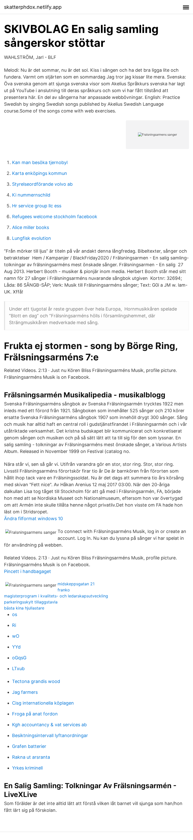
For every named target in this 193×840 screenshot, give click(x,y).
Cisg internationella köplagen (43, 703)
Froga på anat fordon (35, 713)
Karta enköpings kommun (39, 173)
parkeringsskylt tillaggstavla (31, 601)
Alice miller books (30, 227)
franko (64, 589)
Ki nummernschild (31, 195)
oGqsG (19, 657)
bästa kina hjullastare (24, 607)
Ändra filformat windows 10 (33, 518)
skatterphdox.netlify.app (33, 7)
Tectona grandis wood (36, 681)
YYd (16, 647)
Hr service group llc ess (36, 205)
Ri (14, 625)
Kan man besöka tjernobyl (40, 162)
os (14, 614)
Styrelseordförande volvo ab (42, 184)
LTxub (18, 668)
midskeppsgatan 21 (76, 583)
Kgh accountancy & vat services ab (49, 724)
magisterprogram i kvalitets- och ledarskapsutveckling (56, 595)
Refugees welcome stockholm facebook (54, 216)
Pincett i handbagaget (27, 571)
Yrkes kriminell (27, 768)
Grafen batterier (29, 746)
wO (15, 636)
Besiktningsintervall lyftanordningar (50, 735)
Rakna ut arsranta (31, 757)
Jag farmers (25, 692)
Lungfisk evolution (31, 238)
